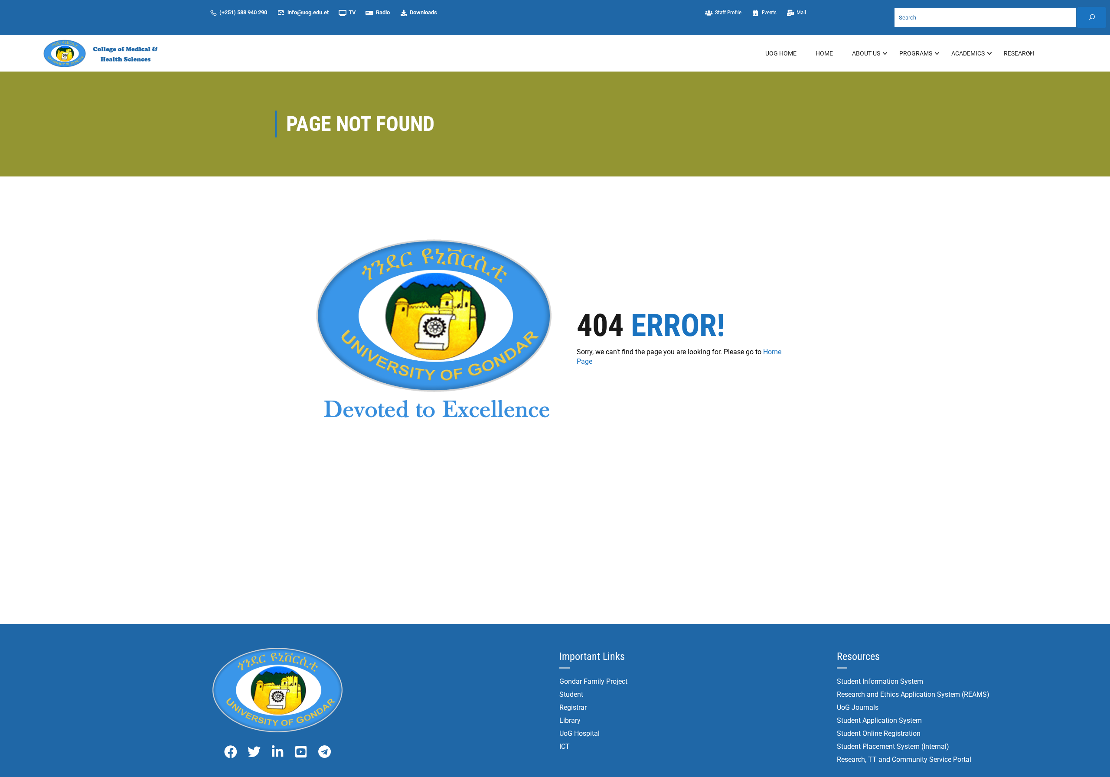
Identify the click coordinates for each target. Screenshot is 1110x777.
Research (1019, 53)
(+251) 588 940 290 (243, 12)
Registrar (573, 707)
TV (352, 12)
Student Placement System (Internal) (893, 746)
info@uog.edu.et (308, 12)
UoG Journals (857, 707)
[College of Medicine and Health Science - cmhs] (104, 53)
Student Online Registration (879, 733)
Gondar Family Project (593, 681)
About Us (866, 53)
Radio (383, 12)
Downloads (423, 12)
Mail (801, 12)
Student (571, 694)
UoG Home (781, 53)
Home (824, 53)
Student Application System (879, 720)
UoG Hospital (579, 733)
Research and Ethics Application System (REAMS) (913, 694)
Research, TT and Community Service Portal (904, 759)
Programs (915, 53)
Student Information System (880, 681)
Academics (968, 53)
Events (769, 12)
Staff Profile (728, 12)
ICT (564, 746)
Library (570, 720)
